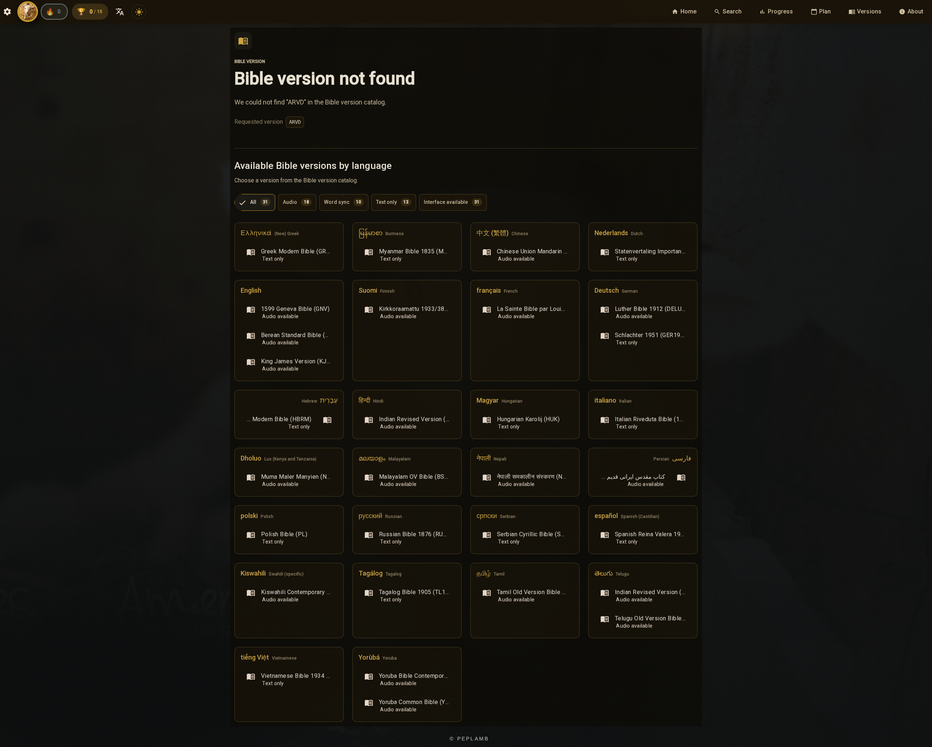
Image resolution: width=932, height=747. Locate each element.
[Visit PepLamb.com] (27, 11)
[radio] (255, 202)
